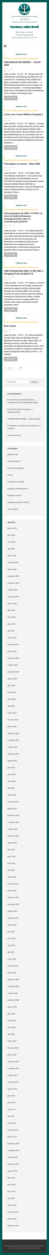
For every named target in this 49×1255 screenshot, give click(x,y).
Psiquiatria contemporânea (17, 489)
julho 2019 (11, 1096)
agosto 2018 (12, 1171)
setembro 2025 (13, 597)
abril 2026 (11, 549)
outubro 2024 (12, 665)
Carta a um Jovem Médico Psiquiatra (23, 114)
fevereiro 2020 (12, 1048)
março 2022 (11, 877)
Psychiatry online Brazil (27, 1246)
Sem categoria (12, 509)
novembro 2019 (13, 1068)
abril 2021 (11, 952)
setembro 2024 (13, 672)
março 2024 (11, 713)
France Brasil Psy (13, 461)
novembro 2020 (13, 986)
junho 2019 (11, 1103)
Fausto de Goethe (14, 435)
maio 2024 (11, 699)
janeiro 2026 (12, 569)
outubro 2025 (12, 590)
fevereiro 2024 (12, 720)
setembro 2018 (13, 1164)
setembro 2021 (13, 918)
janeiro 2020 (12, 1055)
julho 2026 (11, 535)
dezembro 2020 (13, 980)
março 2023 (11, 795)
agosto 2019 (12, 1089)
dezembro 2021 (13, 897)
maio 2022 (11, 863)
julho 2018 (11, 1178)
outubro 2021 (12, 911)
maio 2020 (11, 1027)
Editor (7, 71)
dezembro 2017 (13, 1226)
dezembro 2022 (13, 815)
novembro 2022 (13, 822)
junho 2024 (11, 692)
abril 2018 (11, 1198)
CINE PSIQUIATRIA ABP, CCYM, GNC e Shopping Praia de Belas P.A (24, 272)
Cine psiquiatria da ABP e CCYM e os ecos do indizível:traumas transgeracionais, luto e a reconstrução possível (23, 217)
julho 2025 (11, 610)
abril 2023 (11, 788)
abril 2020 (11, 1034)
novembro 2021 (13, 904)
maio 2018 (11, 1192)
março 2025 (11, 638)
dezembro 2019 (13, 1062)
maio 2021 (11, 945)
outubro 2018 (12, 1157)
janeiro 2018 (12, 1219)
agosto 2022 (12, 843)
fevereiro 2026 (12, 562)
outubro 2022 (12, 829)
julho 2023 (11, 768)
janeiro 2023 (12, 809)
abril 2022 (11, 870)
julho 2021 (11, 932)
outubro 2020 (12, 993)
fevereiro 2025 (12, 645)
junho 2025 (11, 617)
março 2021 (11, 959)
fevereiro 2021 (12, 966)
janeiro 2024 (12, 727)
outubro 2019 (12, 1075)
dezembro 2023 (13, 733)
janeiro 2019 (12, 1137)
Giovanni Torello (28, 35)
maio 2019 (11, 1109)
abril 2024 (11, 706)
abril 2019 (11, 1116)
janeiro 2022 (12, 891)
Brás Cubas (10, 326)
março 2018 (11, 1205)
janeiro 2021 (12, 973)
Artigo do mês (12, 454)
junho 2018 (11, 1185)
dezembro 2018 (13, 1144)
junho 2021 (11, 939)
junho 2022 (11, 856)
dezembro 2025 (13, 576)
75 (21, 368)
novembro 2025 (13, 583)
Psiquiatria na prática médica (18, 502)
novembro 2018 (13, 1150)
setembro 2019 (13, 1082)
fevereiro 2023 (12, 802)
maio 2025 (11, 624)
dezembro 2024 (13, 658)
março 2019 (11, 1123)
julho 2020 (11, 1014)
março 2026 (11, 556)
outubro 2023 (12, 747)
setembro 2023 (13, 754)
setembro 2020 (13, 1000)
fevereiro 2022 (12, 884)
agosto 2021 (12, 925)
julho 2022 (11, 850)
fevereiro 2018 (12, 1212)
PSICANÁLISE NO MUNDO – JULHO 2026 (22, 63)
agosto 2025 (12, 603)
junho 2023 (11, 774)
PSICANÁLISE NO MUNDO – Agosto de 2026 (24, 419)
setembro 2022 (13, 836)
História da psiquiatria (15, 468)
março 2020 (11, 1041)
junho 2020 (11, 1021)
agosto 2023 (12, 761)
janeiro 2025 (12, 651)
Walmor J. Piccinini (27, 32)
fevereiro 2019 (12, 1130)
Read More (10, 98)
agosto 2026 (12, 528)
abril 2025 (11, 631)
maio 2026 (11, 542)
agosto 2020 (12, 1007)
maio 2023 (11, 781)
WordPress (35, 1248)
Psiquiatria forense (14, 495)
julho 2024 (11, 686)
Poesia (10, 475)
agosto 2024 (12, 679)
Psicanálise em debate (15, 482)
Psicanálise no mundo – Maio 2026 (22, 164)
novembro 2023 (13, 740)
